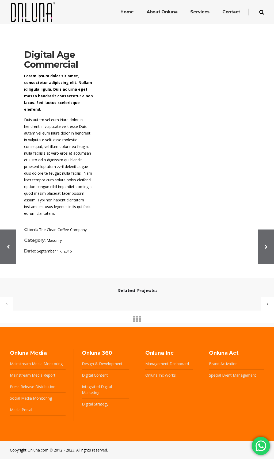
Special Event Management (232, 375)
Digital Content (95, 375)
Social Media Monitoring (31, 398)
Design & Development (102, 363)
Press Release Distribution (32, 386)
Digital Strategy (95, 404)
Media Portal (21, 409)
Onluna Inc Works (160, 375)
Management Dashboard (167, 363)
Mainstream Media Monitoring (36, 363)
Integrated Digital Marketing (97, 389)
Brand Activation (223, 363)
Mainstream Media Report (32, 375)
